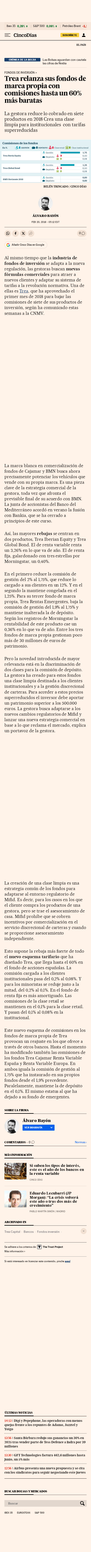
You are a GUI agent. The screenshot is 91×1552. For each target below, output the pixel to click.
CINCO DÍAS (36, 1179)
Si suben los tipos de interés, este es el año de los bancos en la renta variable (57, 1170)
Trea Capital (12, 1231)
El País (81, 44)
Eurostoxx (23, 1513)
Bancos (29, 1231)
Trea (23, 291)
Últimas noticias (18, 1412)
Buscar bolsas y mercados (25, 1491)
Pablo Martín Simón (42, 1211)
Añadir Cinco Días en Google (28, 244)
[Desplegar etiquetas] (84, 1231)
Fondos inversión (48, 1231)
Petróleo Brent (72, 26)
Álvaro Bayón (45, 216)
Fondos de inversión (19, 72)
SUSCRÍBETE (70, 35)
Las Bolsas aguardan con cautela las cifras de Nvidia (64, 61)
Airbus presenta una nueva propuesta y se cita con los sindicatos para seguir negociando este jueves (45, 1470)
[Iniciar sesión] (84, 35)
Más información (13, 1251)
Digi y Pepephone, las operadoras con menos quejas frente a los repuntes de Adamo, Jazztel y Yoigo (43, 1425)
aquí (67, 1261)
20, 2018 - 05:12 (45, 222)
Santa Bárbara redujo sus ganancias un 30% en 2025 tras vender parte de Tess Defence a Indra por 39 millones (45, 1442)
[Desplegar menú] (7, 35)
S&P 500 (39, 26)
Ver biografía (33, 1127)
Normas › (81, 1142)
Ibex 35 (11, 26)
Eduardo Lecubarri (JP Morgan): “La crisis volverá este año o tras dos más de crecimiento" (54, 1199)
